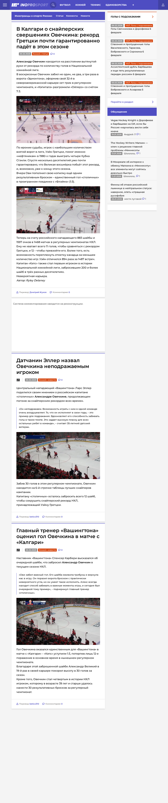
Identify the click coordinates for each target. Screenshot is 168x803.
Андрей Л (130, 134)
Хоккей (80, 4)
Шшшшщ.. (130, 153)
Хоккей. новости (47, 380)
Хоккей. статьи (40, 54)
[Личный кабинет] (163, 5)
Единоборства (116, 4)
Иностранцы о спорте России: (33, 15)
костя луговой (133, 198)
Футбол (65, 4)
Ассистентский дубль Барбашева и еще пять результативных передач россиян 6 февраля (131, 70)
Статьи (59, 16)
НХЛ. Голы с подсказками (139, 25)
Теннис (96, 4)
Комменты (72, 16)
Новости (85, 16)
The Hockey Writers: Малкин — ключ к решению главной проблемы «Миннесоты (129, 146)
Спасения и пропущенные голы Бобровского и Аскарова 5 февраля (130, 90)
